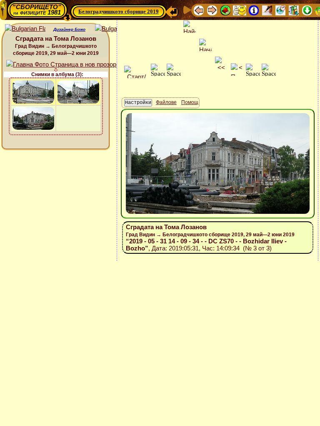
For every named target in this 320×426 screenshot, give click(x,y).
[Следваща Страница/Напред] (212, 9)
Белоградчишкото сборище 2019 (118, 11)
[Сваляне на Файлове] (307, 9)
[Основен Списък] (225, 9)
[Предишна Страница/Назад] (199, 9)
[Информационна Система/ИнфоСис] (254, 9)
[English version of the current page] (25, 29)
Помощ (189, 102)
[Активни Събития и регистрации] (280, 9)
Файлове (166, 102)
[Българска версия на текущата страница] (115, 29)
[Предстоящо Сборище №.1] (239, 9)
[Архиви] (294, 9)
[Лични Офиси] (267, 9)
